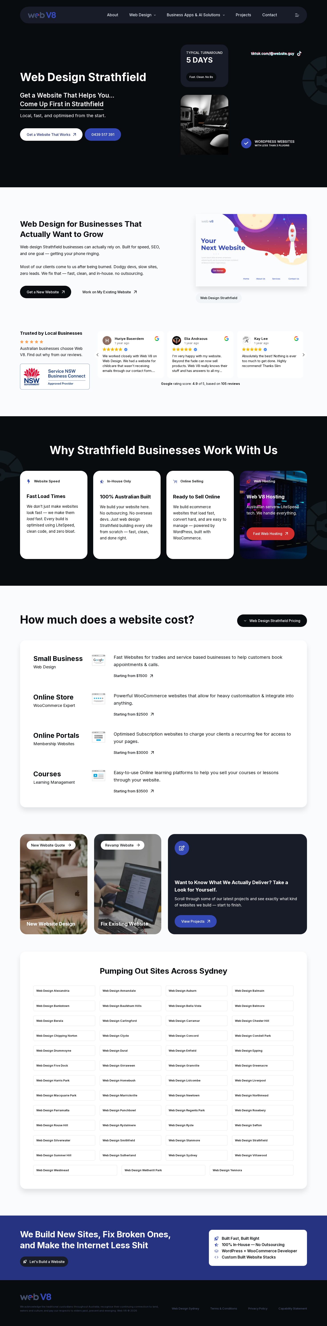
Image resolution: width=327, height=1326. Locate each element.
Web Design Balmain (249, 990)
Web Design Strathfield (251, 1140)
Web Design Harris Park (52, 1080)
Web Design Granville (184, 1065)
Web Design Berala (49, 1020)
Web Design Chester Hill (252, 1020)
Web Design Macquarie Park (56, 1095)
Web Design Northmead (251, 1095)
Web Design (140, 15)
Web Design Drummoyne (53, 1050)
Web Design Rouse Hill (52, 1125)
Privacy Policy (257, 1308)
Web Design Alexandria (52, 990)
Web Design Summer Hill (53, 1155)
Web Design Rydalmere (119, 1125)
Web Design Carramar (184, 1020)
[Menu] (297, 15)
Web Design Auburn (182, 990)
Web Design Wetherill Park (143, 1170)
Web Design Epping (248, 1050)
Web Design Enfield (182, 1050)
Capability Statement (293, 1308)
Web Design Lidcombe (184, 1080)
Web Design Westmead (52, 1170)
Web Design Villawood (251, 1155)
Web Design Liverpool (250, 1080)
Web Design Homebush (119, 1080)
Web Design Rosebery (250, 1110)
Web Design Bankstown (52, 1006)
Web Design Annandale (119, 990)
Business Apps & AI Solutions (193, 15)
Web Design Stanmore (184, 1140)
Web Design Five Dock (52, 1065)
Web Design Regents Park (187, 1110)
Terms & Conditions (223, 1308)
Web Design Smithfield (119, 1140)
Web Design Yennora (227, 1170)
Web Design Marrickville (120, 1095)
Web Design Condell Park (253, 1035)
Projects (243, 15)
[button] (303, 354)
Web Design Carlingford (120, 1020)
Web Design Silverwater (53, 1140)
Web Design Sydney (183, 1155)
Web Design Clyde (116, 1035)
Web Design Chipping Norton (56, 1035)
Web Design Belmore (249, 1006)
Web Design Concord (184, 1035)
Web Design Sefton (248, 1125)
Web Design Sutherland (119, 1155)
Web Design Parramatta (52, 1110)
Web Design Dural (115, 1050)
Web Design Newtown (184, 1095)
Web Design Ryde (181, 1125)
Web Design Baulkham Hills (122, 1006)
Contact (269, 15)
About (112, 15)
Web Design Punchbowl (119, 1110)
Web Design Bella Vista (185, 1006)
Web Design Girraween (119, 1065)
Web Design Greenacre (251, 1065)
